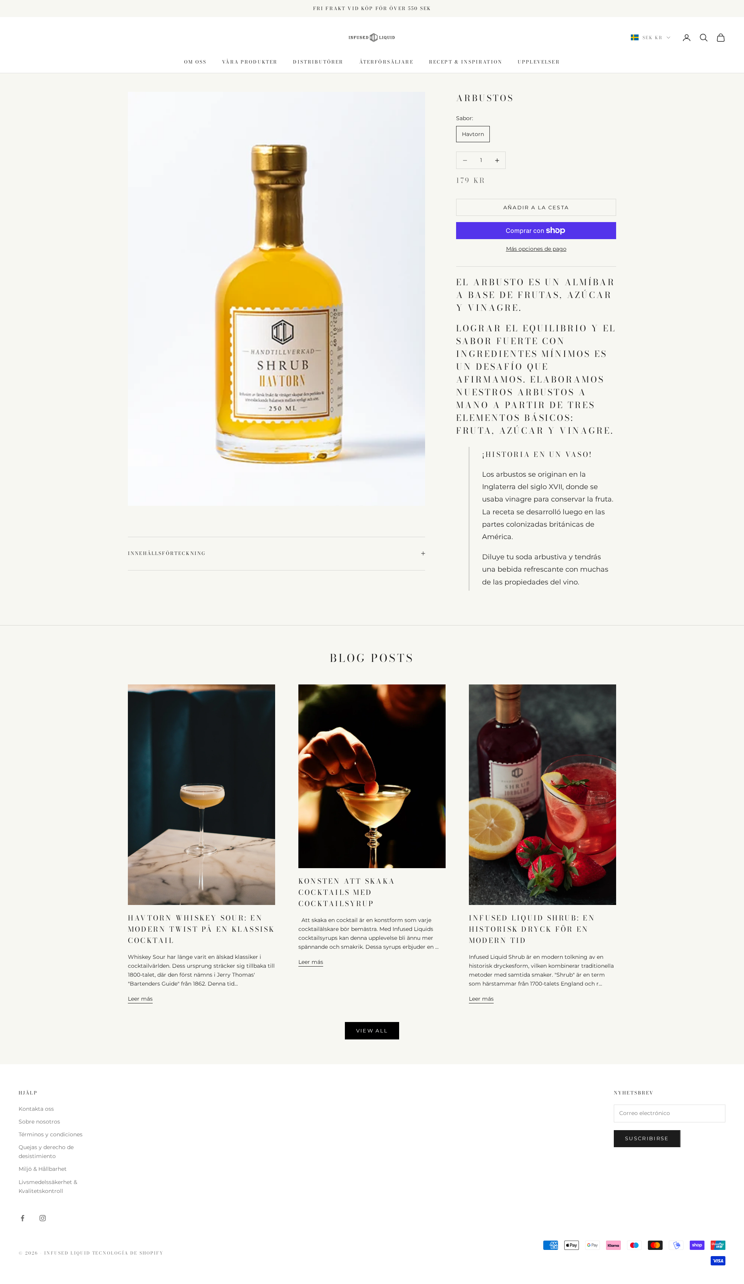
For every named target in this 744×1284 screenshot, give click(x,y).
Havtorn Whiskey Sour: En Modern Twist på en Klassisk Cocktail (201, 929)
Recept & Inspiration (465, 61)
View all (372, 1030)
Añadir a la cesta (536, 207)
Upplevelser (539, 61)
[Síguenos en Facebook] (22, 1218)
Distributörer (318, 61)
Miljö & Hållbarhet (43, 1168)
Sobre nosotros (39, 1121)
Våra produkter (249, 61)
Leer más (140, 998)
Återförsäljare (386, 61)
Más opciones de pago (536, 248)
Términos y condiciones (51, 1134)
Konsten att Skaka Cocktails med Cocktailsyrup (346, 892)
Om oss (195, 61)
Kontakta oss (36, 1108)
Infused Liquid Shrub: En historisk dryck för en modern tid (532, 929)
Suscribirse (647, 1138)
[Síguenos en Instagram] (42, 1218)
